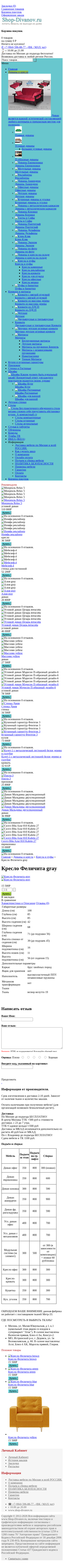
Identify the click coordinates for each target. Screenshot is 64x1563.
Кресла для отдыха (33, 276)
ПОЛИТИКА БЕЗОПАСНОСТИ (34, 463)
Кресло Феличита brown (22, 1359)
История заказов (17, 1460)
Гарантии (20, 469)
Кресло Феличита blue (21, 1384)
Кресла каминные (32, 267)
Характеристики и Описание (18, 903)
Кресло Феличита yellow (22, 1437)
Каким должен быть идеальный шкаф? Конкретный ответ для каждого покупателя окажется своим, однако (32, 377)
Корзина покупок (11, 12)
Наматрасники (30, 356)
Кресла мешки (30, 282)
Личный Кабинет (18, 1457)
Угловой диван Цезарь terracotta (19, 625)
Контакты (20, 475)
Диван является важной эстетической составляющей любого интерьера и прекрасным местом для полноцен (34, 120)
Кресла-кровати (31, 273)
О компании (22, 454)
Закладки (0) (8, 5)
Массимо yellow (10, 656)
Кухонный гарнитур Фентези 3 (19, 734)
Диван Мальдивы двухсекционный (21, 809)
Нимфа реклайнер (11, 534)
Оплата (19, 472)
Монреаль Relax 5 (11, 503)
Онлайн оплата (24, 457)
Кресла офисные (31, 279)
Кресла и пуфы (45, 856)
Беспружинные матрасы (36, 340)
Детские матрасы (32, 343)
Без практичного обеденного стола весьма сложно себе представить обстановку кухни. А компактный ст (34, 411)
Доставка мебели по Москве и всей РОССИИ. (35, 1479)
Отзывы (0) (42, 903)
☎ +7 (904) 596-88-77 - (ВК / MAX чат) (31, 1504)
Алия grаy (7, 593)
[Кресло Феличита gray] (15, 876)
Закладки (13, 1463)
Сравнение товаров (12, 9)
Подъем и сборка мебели (29, 460)
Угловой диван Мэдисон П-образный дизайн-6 (28, 687)
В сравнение (8, 900)
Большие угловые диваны (37, 148)
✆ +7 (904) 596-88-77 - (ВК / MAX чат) (23, 47)
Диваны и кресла (23, 856)
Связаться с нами (18, 1558)
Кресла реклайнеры (33, 270)
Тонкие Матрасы (31, 359)
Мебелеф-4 (7, 565)
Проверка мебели (25, 466)
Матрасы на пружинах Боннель (40, 346)
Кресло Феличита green (21, 1371)
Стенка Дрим (9, 706)
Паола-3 (6, 778)
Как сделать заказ (25, 451)
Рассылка (13, 1466)
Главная (6, 856)
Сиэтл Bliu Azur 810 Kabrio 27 (18, 841)
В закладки (7, 897)
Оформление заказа (12, 15)
